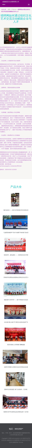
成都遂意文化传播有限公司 (14, 440)
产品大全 (13, 9)
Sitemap (20, 442)
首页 (9, 9)
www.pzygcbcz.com (17, 438)
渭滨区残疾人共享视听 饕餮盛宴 (16, 344)
